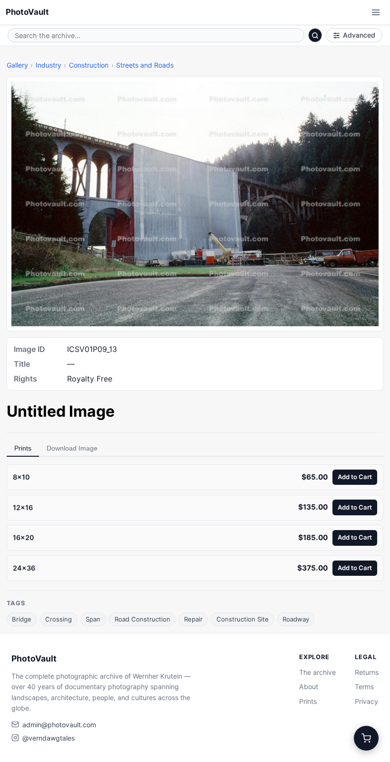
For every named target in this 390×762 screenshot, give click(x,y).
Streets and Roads (145, 65)
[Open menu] (375, 12)
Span (93, 619)
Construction (88, 65)
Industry (48, 65)
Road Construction (142, 619)
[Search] (315, 35)
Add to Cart (355, 477)
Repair (193, 619)
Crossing (58, 619)
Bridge (21, 619)
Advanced (359, 35)
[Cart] (366, 738)
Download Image (72, 448)
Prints (22, 448)
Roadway (296, 619)
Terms (364, 686)
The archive (317, 672)
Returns (367, 672)
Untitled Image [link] (61, 411)
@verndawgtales (48, 738)
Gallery (17, 65)
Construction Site (242, 619)
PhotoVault (27, 12)
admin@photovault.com (59, 725)
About (308, 686)
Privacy (366, 701)
